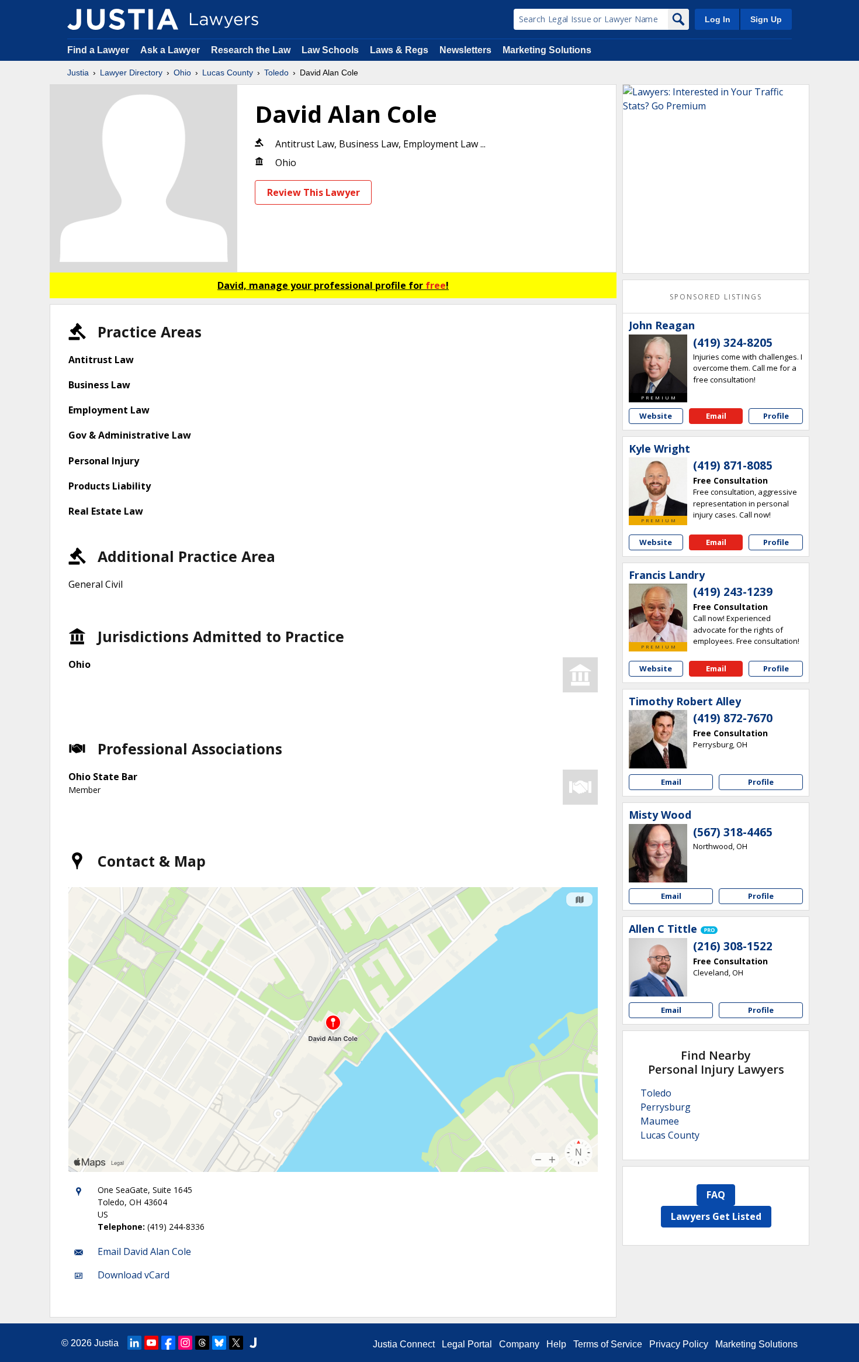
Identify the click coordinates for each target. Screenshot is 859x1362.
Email (716, 416)
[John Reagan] (658, 364)
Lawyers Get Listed (716, 1216)
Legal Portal (467, 1344)
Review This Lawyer (313, 192)
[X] (236, 1343)
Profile (776, 416)
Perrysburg (665, 1107)
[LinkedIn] (134, 1343)
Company (519, 1344)
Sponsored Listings (716, 297)
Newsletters (465, 50)
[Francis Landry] (658, 613)
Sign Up (766, 19)
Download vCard (133, 1274)
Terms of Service (607, 1344)
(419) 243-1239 (733, 591)
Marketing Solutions (547, 50)
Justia (78, 72)
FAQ (715, 1194)
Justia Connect (404, 1344)
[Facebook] (168, 1343)
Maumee (659, 1121)
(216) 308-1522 (733, 946)
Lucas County (227, 72)
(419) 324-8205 (733, 342)
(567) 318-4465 (733, 832)
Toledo (276, 72)
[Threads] (202, 1343)
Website (655, 416)
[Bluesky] (219, 1343)
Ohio (182, 72)
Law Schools (330, 50)
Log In (717, 19)
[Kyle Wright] (658, 486)
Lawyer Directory (131, 72)
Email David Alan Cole (144, 1251)
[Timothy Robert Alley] (658, 739)
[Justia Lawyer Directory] (122, 19)
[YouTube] (151, 1343)
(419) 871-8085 (733, 465)
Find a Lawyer (98, 50)
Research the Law (250, 50)
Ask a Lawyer (171, 50)
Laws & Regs (399, 50)
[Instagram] (185, 1343)
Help (556, 1344)
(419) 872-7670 (733, 718)
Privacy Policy (678, 1344)
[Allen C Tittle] (658, 967)
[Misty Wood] (658, 853)
